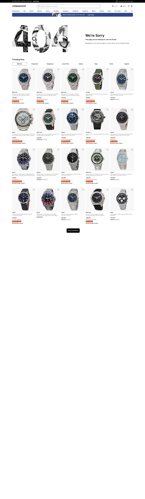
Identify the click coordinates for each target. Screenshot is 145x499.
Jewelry (48, 11)
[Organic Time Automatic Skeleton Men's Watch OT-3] (107, 109)
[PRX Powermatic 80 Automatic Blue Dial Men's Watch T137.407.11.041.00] (132, 69)
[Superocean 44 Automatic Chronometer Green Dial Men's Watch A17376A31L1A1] (107, 149)
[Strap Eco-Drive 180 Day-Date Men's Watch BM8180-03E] (107, 69)
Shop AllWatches (73, 230)
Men (24, 11)
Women (32, 11)
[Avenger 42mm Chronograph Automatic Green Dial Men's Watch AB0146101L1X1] (58, 109)
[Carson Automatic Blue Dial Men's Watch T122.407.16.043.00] (33, 189)
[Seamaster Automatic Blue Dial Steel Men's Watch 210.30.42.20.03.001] (83, 109)
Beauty (94, 11)
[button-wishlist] (129, 6)
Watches (39, 11)
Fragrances (85, 11)
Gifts (125, 11)
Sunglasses (66, 11)
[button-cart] (132, 6)
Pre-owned (118, 11)
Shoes (109, 11)
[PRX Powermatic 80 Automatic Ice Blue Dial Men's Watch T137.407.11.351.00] (132, 149)
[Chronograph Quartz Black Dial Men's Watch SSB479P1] (132, 189)
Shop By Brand (16, 11)
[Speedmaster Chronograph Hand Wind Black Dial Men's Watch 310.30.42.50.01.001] (132, 109)
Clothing (101, 11)
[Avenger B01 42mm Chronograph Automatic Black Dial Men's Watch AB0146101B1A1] (58, 69)
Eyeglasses (75, 11)
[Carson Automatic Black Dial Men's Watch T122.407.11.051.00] (83, 149)
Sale (132, 11)
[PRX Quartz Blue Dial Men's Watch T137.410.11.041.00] (83, 189)
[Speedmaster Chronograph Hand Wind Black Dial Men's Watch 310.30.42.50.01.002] (58, 149)
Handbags (56, 11)
